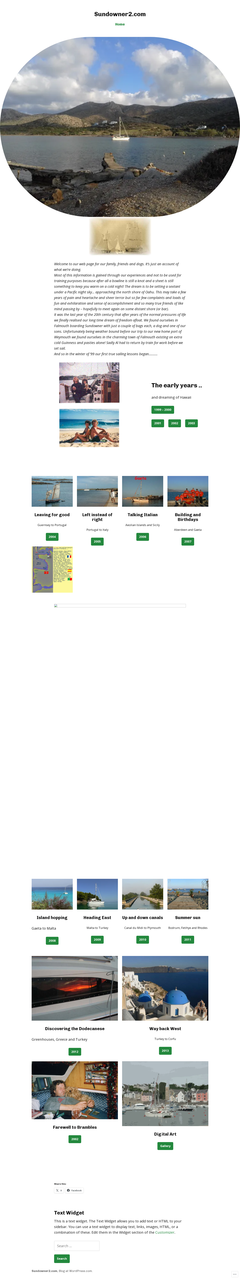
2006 (142, 537)
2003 (191, 423)
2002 (174, 423)
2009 (97, 939)
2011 (187, 939)
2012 (74, 1052)
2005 (97, 541)
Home (120, 24)
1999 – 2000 (162, 410)
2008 (52, 941)
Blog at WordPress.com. (76, 1271)
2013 (165, 1051)
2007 (187, 541)
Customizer (164, 1232)
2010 (142, 939)
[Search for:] (76, 1245)
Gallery (165, 1146)
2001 (157, 423)
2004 (52, 537)
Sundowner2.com (120, 14)
